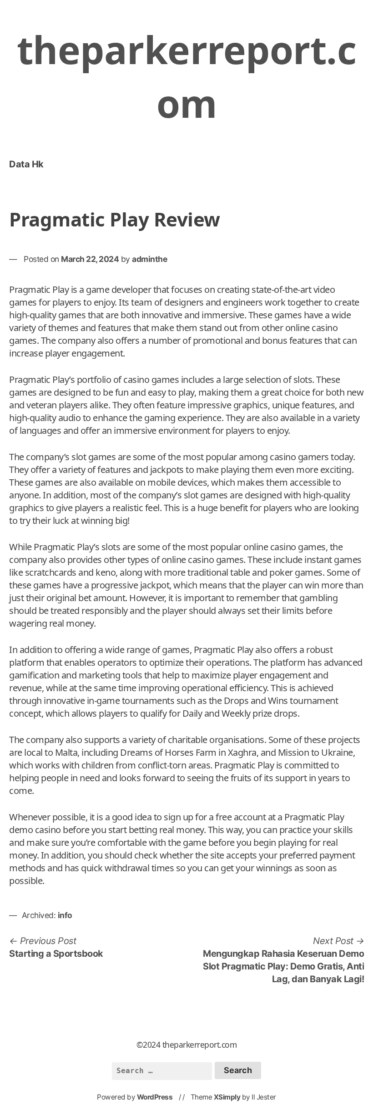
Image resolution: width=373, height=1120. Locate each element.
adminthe (149, 259)
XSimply (227, 1097)
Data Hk (26, 164)
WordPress (155, 1097)
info (65, 915)
